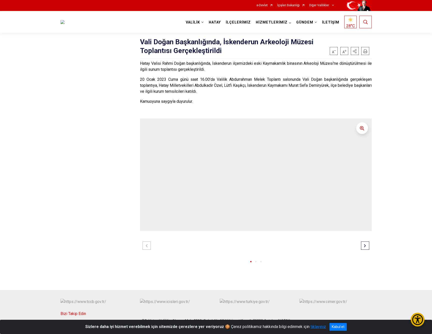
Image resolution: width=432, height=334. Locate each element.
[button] (355, 51)
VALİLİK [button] (193, 22)
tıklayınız (318, 326)
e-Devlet (262, 5)
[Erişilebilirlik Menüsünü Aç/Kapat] (417, 319)
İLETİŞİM (330, 22)
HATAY (215, 22)
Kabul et (338, 327)
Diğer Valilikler (319, 5)
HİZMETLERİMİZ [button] (272, 22)
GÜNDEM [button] (304, 22)
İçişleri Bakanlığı (288, 5)
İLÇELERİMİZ (238, 22)
